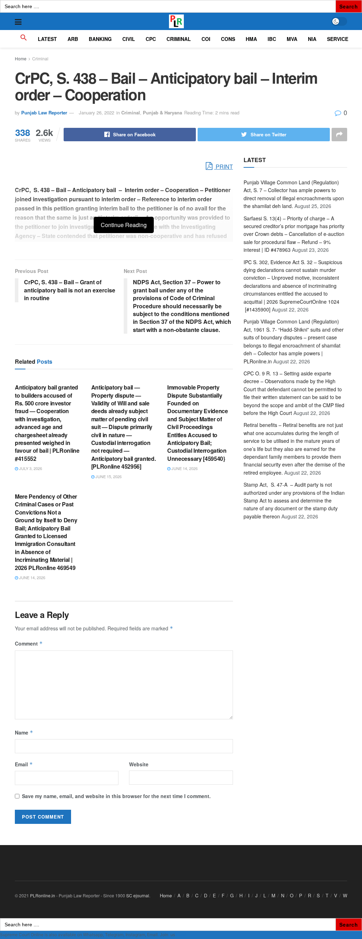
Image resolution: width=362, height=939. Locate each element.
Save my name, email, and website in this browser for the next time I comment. (116, 796)
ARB (73, 38)
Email (24, 764)
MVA (292, 38)
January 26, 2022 (96, 112)
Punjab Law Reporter (44, 112)
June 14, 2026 (184, 468)
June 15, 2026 (108, 476)
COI (206, 38)
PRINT (223, 166)
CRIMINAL (179, 38)
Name (24, 732)
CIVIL (128, 38)
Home (21, 58)
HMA (251, 38)
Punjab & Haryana (162, 112)
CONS (228, 38)
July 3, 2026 (30, 468)
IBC (272, 38)
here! (181, 934)
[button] (23, 38)
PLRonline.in (42, 895)
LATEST (47, 38)
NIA (312, 38)
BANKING (100, 38)
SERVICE (337, 38)
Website (138, 764)
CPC (151, 38)
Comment (29, 643)
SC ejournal (137, 895)
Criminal (40, 58)
